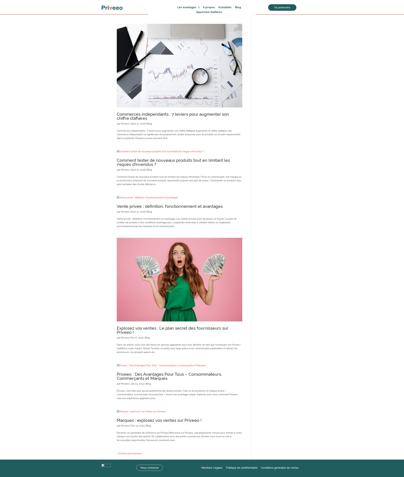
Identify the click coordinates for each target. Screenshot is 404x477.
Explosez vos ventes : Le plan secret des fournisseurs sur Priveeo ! (172, 330)
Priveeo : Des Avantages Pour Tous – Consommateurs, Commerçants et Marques (169, 376)
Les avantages (186, 7)
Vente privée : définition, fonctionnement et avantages (170, 206)
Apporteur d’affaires (209, 12)
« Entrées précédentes (129, 453)
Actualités (225, 7)
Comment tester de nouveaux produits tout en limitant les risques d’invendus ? (173, 162)
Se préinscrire (282, 7)
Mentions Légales (212, 468)
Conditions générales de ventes (280, 468)
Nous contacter (149, 467)
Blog (238, 7)
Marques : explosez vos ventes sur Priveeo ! (159, 420)
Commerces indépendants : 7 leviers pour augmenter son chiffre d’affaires (173, 116)
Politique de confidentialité (242, 468)
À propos (209, 7)
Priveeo (125, 123)
